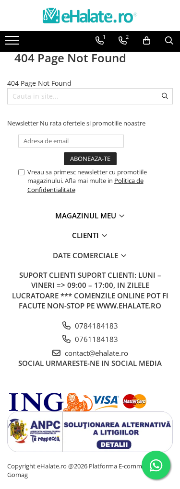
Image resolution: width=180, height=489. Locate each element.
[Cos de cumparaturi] (146, 40)
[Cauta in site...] (169, 40)
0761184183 (95, 339)
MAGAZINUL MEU (86, 215)
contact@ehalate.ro (95, 353)
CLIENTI (86, 235)
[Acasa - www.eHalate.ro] (90, 15)
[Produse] (13, 43)
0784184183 (95, 325)
